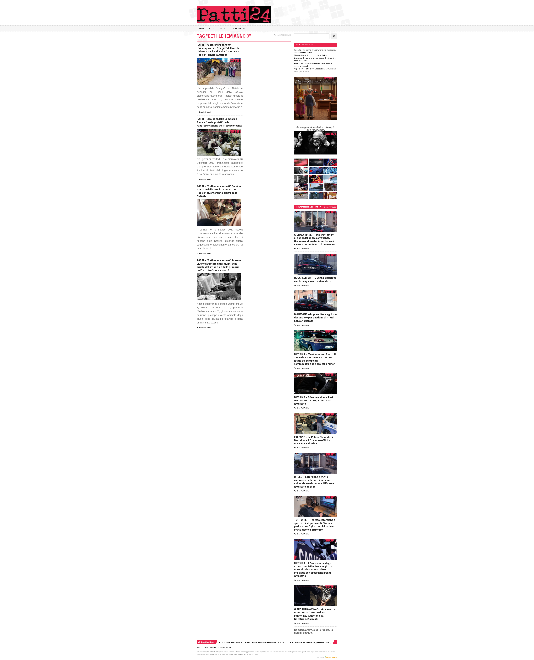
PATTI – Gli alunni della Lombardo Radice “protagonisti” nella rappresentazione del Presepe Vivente (219, 122)
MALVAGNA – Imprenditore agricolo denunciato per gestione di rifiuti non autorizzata (315, 317)
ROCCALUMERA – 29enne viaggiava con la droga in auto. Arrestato (315, 279)
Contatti (223, 28)
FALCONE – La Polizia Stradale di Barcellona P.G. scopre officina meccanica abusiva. (313, 440)
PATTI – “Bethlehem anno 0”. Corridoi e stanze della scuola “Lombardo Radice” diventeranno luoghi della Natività (219, 191)
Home (201, 28)
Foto (211, 28)
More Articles (330, 207)
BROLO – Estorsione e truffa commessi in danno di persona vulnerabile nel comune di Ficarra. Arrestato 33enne (314, 482)
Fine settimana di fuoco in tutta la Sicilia (310, 55)
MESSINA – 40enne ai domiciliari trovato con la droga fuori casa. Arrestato (313, 400)
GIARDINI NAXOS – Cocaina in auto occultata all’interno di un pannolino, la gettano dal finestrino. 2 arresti (314, 614)
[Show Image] (215, 60)
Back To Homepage (284, 35)
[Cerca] (334, 36)
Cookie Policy (238, 28)
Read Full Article (205, 112)
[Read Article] (222, 60)
